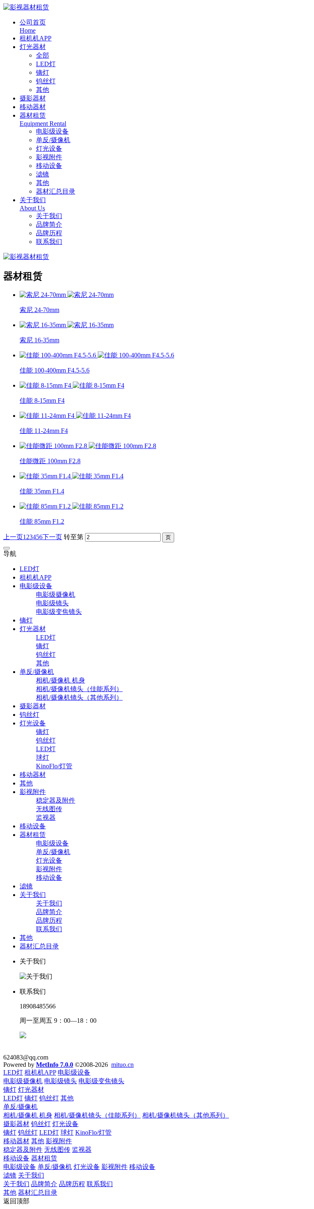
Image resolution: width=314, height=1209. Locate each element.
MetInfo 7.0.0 (54, 1064)
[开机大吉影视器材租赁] (26, 7)
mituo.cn (122, 1064)
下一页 (52, 536)
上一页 (13, 536)
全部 (42, 55)
